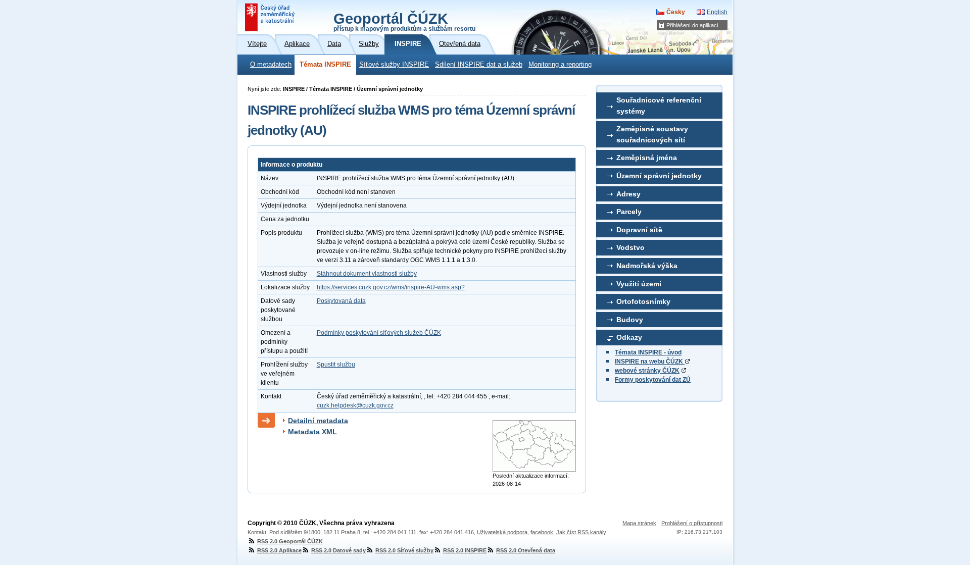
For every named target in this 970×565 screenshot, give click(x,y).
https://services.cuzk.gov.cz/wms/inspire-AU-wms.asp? (391, 287)
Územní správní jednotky (659, 176)
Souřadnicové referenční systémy (658, 105)
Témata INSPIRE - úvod (648, 352)
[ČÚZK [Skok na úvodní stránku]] (271, 17)
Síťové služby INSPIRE (394, 64)
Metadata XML (312, 432)
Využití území (638, 284)
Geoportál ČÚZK (404, 21)
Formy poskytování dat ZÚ (653, 379)
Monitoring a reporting (560, 64)
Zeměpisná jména (646, 157)
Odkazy (629, 337)
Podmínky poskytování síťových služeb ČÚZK (379, 332)
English (717, 12)
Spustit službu (336, 364)
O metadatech (271, 64)
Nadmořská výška (646, 266)
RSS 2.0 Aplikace (279, 550)
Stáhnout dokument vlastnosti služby (367, 273)
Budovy (629, 320)
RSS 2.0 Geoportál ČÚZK (290, 541)
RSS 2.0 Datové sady (338, 550)
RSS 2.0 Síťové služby (404, 550)
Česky (675, 12)
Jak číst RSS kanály (581, 532)
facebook (541, 532)
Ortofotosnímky (643, 301)
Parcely (629, 212)
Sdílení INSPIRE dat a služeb (478, 64)
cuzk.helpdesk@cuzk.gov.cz (355, 405)
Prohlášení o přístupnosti (691, 523)
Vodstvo (630, 247)
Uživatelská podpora (502, 532)
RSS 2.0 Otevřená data (525, 550)
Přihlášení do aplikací (692, 25)
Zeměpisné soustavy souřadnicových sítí (652, 134)
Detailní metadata (318, 421)
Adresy (628, 194)
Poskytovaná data (341, 300)
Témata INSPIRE (325, 64)
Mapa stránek (639, 523)
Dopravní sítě (639, 230)
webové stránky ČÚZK (647, 370)
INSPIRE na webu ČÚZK (650, 361)
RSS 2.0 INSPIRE (465, 550)
